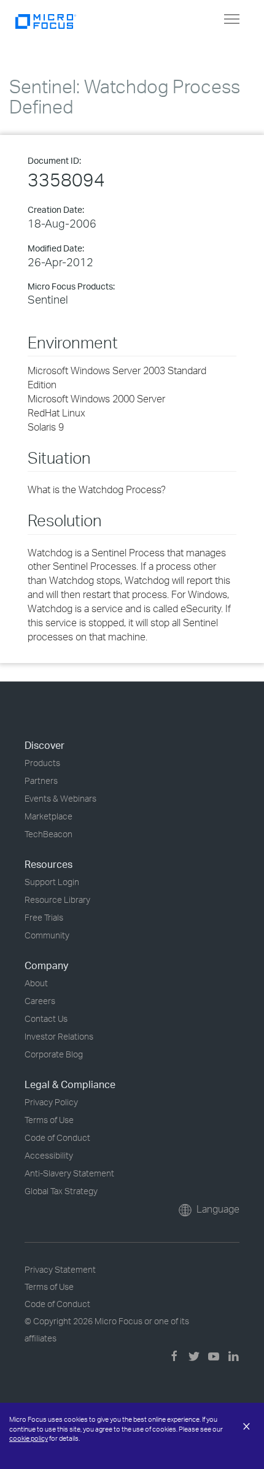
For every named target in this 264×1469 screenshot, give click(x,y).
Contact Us (46, 1018)
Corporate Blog (54, 1054)
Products (42, 763)
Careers (40, 1000)
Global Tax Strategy (61, 1191)
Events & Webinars (60, 798)
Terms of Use (49, 1119)
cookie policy (28, 1438)
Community (47, 935)
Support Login (52, 881)
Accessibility (49, 1155)
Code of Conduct (57, 1137)
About (36, 983)
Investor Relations (59, 1036)
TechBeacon (48, 834)
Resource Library (57, 899)
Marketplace (48, 816)
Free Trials (44, 917)
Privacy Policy (51, 1102)
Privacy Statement (60, 1269)
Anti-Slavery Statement (69, 1173)
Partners (41, 780)
